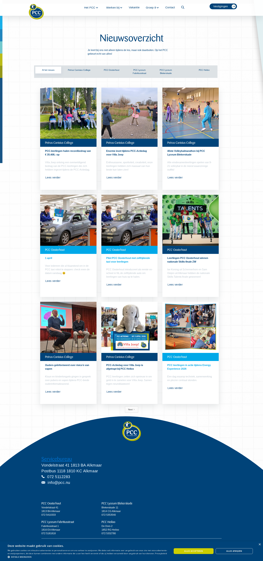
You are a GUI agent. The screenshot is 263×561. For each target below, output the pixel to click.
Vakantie (134, 7)
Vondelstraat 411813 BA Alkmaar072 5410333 (50, 511)
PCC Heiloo (108, 522)
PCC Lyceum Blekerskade (117, 503)
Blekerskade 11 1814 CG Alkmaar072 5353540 (111, 511)
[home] (36, 8)
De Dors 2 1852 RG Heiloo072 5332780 (110, 530)
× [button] (259, 544)
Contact (170, 7)
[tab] (48, 70)
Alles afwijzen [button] (234, 551)
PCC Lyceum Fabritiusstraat (57, 522)
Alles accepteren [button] (193, 551)
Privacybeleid (161, 553)
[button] (91, 7)
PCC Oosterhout (51, 503)
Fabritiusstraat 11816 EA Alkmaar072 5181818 (50, 530)
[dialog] (131, 551)
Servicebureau (56, 459)
